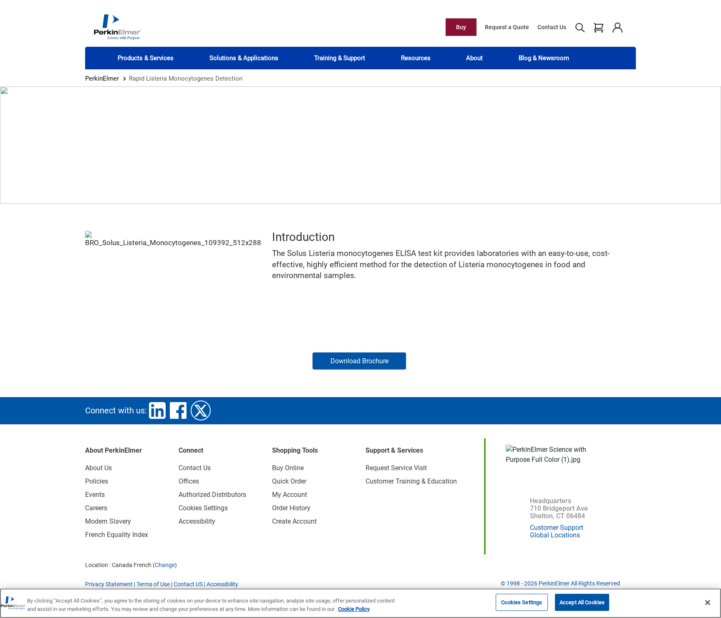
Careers (96, 508)
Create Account (294, 521)
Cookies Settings (521, 602)
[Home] (117, 26)
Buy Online (288, 468)
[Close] (707, 602)
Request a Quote (507, 27)
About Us (98, 468)
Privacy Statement (109, 584)
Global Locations (555, 535)
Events (95, 495)
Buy (461, 27)
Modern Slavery (108, 521)
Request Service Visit (396, 468)
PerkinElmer (102, 78)
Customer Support (556, 528)
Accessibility (197, 521)
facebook (178, 410)
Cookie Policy (354, 609)
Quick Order (289, 481)
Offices (189, 481)
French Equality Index (116, 535)
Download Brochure (359, 361)
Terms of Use (153, 584)
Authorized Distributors (212, 495)
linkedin (157, 410)
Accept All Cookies (582, 602)
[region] (360, 603)
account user (617, 27)
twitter (201, 410)
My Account (289, 495)
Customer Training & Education (411, 481)
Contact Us (551, 27)
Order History (291, 508)
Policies (96, 481)
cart (598, 27)
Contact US (188, 584)
